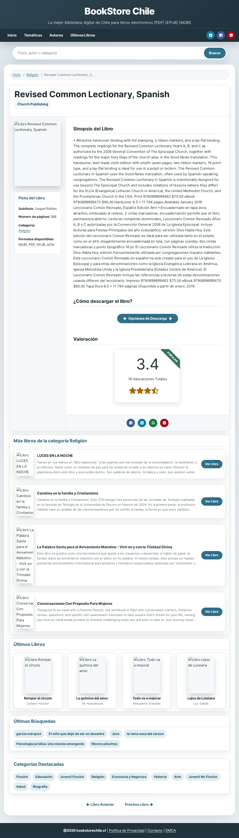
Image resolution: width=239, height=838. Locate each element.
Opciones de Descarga (147, 318)
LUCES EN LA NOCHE (55, 455)
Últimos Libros (82, 35)
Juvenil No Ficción (203, 777)
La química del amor (92, 698)
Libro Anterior (102, 804)
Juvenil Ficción (72, 777)
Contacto (155, 830)
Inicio (12, 35)
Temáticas (33, 35)
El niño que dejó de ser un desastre (76, 734)
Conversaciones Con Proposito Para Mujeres (74, 603)
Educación (44, 777)
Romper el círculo (38, 698)
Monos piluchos (104, 744)
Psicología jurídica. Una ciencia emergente (50, 744)
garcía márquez (28, 734)
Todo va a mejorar (147, 698)
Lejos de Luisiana (201, 698)
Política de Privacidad (126, 830)
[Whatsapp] (153, 423)
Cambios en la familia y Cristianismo (67, 493)
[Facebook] (221, 35)
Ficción (22, 777)
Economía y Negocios (129, 777)
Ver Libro (211, 464)
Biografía (40, 786)
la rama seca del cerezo (145, 734)
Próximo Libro (137, 804)
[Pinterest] (231, 35)
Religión (32, 75)
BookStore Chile (119, 11)
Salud (20, 786)
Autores (56, 35)
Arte (177, 777)
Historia (160, 777)
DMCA (170, 830)
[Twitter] (210, 35)
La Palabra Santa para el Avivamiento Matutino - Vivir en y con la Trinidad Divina (104, 547)
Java (115, 734)
